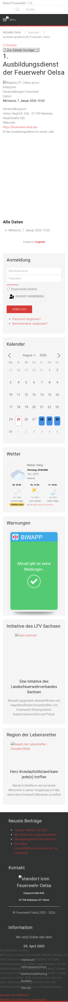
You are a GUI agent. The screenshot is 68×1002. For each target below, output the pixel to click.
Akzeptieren (8, 995)
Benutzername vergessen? (29, 323)
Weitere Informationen (14, 999)
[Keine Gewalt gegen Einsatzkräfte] (34, 652)
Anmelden (19, 309)
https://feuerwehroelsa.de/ (20, 127)
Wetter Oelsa (35, 465)
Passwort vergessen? (26, 319)
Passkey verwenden (29, 296)
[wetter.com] (17, 505)
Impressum (39, 999)
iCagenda (40, 242)
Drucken (11, 45)
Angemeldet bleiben (23, 289)
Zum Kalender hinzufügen (21, 50)
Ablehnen (22, 995)
